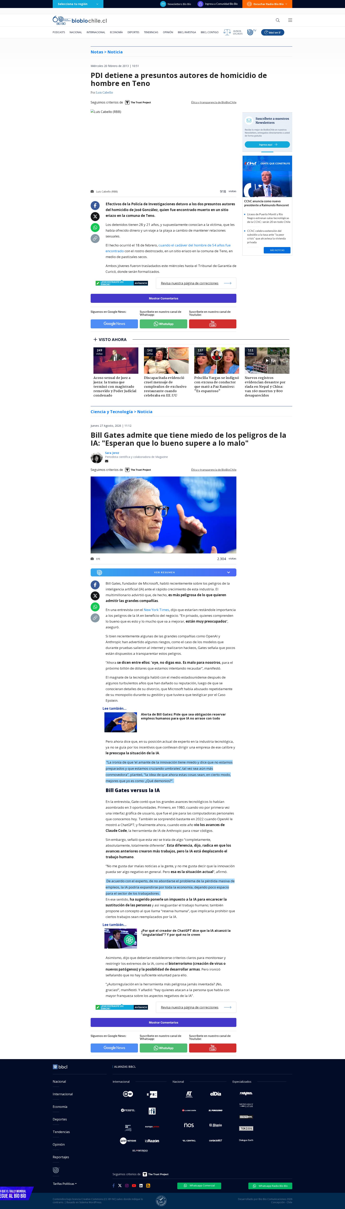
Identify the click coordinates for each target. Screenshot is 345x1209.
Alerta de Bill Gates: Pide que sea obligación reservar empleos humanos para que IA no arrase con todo (183, 716)
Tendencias (151, 32)
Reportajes (61, 1157)
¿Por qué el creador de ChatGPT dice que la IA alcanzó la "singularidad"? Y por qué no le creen (186, 933)
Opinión (168, 32)
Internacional (96, 32)
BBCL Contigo (210, 32)
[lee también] (121, 722)
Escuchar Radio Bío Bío (269, 4)
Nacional (76, 32)
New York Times (156, 609)
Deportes (133, 32)
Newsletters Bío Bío (179, 4)
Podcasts (59, 32)
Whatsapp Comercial (202, 1185)
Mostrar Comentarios (163, 298)
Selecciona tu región (72, 4)
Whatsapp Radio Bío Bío (273, 1186)
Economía (116, 32)
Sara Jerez (112, 453)
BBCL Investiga (187, 32)
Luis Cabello (104, 92)
